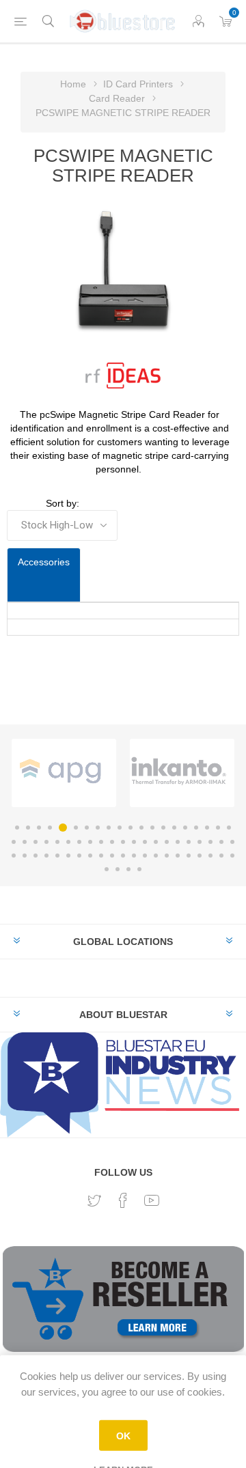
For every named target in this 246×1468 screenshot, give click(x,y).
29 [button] (101, 842)
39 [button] (210, 842)
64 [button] (117, 869)
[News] (123, 1084)
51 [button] (112, 855)
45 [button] (46, 855)
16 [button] (185, 827)
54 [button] (145, 855)
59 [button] (199, 855)
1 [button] (17, 827)
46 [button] (57, 855)
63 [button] (107, 869)
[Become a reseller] (123, 1304)
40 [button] (221, 842)
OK (123, 1435)
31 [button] (123, 842)
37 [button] (189, 842)
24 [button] (46, 842)
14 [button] (163, 827)
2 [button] (28, 827)
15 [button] (174, 827)
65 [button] (128, 869)
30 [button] (112, 842)
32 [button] (134, 842)
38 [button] (199, 842)
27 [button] (79, 842)
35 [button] (167, 842)
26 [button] (68, 842)
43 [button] (25, 855)
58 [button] (189, 855)
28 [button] (90, 842)
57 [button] (178, 855)
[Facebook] (123, 1200)
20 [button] (229, 827)
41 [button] (232, 842)
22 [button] (25, 842)
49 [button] (90, 855)
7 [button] (87, 827)
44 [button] (35, 855)
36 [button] (178, 842)
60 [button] (210, 855)
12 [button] (141, 827)
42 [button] (14, 855)
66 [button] (139, 869)
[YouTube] (152, 1200)
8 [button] (98, 827)
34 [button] (156, 842)
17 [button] (196, 827)
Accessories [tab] (44, 561)
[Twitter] (94, 1201)
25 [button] (57, 842)
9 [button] (109, 827)
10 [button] (120, 827)
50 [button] (101, 855)
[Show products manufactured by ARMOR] (86, 771)
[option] (90, 773)
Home (73, 84)
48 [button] (79, 855)
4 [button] (50, 827)
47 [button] (68, 855)
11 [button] (130, 827)
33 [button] (145, 842)
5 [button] (61, 827)
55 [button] (156, 855)
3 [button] (39, 827)
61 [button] (221, 855)
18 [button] (207, 827)
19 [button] (218, 827)
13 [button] (152, 827)
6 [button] (74, 827)
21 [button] (14, 842)
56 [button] (167, 855)
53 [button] (134, 855)
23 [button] (35, 842)
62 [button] (232, 855)
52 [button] (123, 855)
